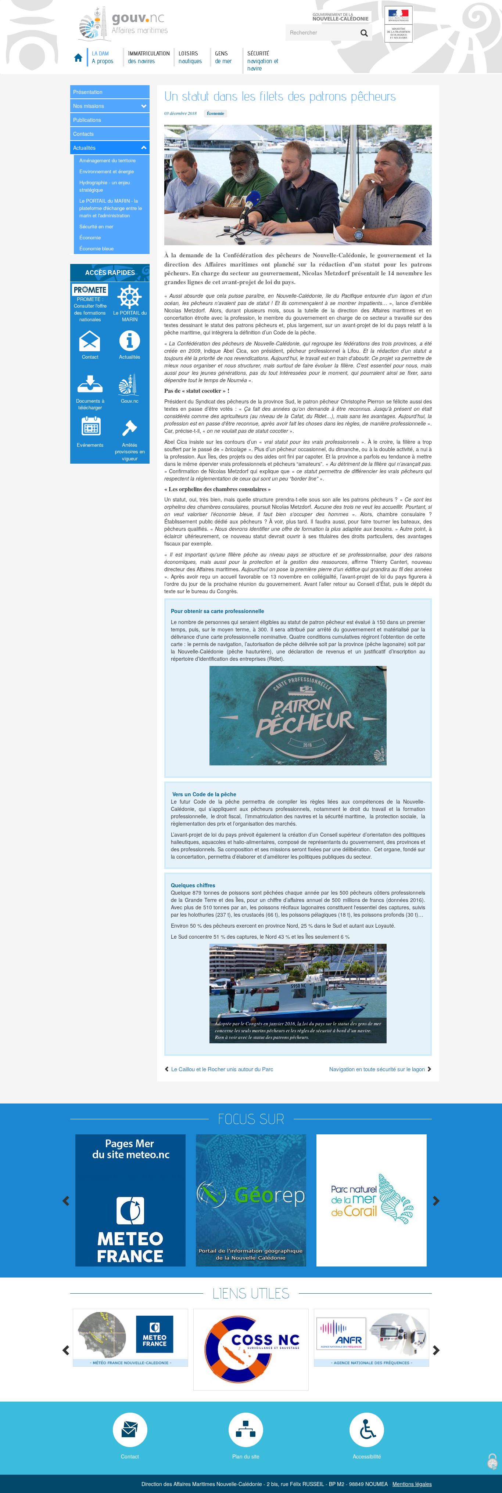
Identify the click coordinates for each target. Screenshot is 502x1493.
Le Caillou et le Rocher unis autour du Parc (221, 1069)
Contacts (83, 133)
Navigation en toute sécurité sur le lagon (377, 1069)
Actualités (84, 147)
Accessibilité (367, 1456)
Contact (130, 1456)
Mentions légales (412, 1483)
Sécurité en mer (96, 226)
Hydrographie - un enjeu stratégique (104, 186)
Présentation (88, 91)
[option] (130, 1200)
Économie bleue (96, 248)
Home (78, 59)
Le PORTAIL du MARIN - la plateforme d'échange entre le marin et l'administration (110, 208)
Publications (87, 119)
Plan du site (245, 1456)
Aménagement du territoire (107, 160)
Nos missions (88, 105)
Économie (90, 237)
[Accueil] (123, 22)
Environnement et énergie (106, 171)
